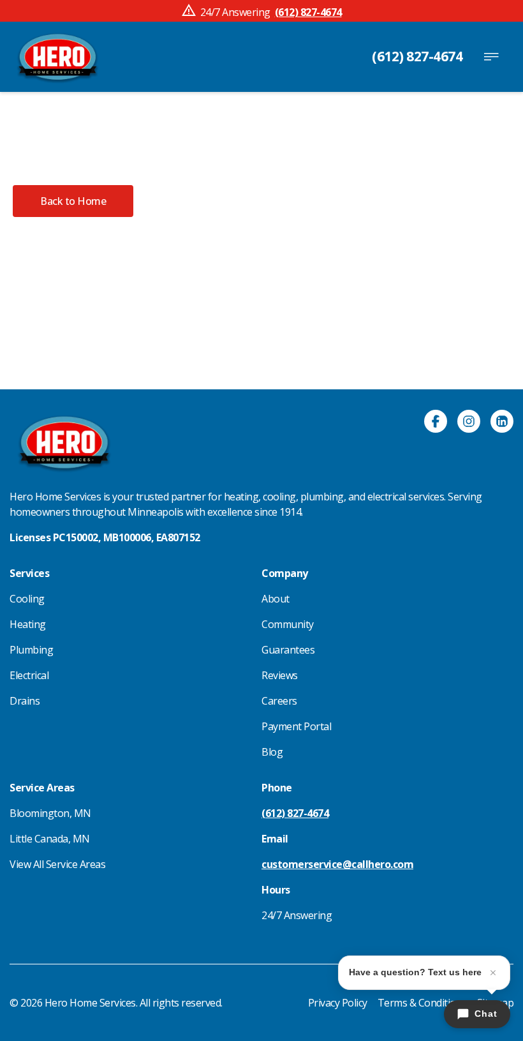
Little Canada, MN (50, 839)
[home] (57, 57)
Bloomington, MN (50, 813)
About (276, 599)
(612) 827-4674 (417, 56)
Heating (28, 624)
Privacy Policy (337, 1003)
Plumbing (31, 650)
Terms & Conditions (422, 1003)
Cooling (27, 599)
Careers (279, 701)
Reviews (280, 675)
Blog (272, 752)
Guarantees (288, 650)
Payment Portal (296, 726)
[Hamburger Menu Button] (491, 56)
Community (288, 624)
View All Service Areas (57, 864)
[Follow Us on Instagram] (468, 423)
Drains (25, 701)
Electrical (29, 675)
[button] (73, 201)
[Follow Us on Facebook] (435, 423)
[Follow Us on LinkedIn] (501, 423)
